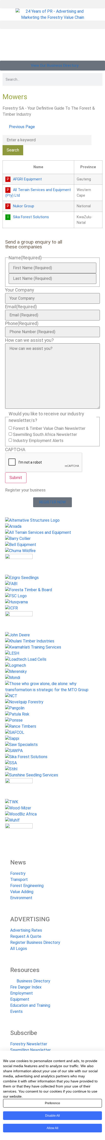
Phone (21, 323)
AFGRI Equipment (27, 179)
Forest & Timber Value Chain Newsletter (49, 429)
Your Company (19, 290)
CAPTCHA (15, 450)
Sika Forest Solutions (31, 217)
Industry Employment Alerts (38, 441)
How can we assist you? (29, 340)
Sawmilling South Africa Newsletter (45, 435)
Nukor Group (23, 206)
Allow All (52, 1128)
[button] (52, 4)
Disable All (52, 1115)
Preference (52, 1103)
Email (21, 307)
